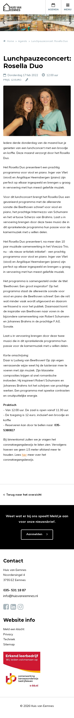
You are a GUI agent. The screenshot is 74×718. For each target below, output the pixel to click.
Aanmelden (34, 534)
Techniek (9, 639)
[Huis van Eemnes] (14, 7)
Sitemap (9, 644)
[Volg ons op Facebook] (6, 607)
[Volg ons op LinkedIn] (13, 607)
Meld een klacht (13, 629)
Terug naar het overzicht (24, 494)
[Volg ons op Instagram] (20, 607)
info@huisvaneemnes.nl (20, 596)
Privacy (8, 634)
